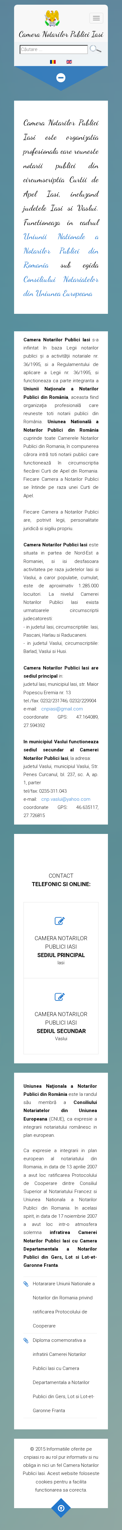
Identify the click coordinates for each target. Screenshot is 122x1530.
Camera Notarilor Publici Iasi (61, 34)
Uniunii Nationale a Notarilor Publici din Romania (61, 250)
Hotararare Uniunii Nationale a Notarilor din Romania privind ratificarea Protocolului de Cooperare (64, 1305)
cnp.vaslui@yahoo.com (65, 799)
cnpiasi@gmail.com (62, 709)
